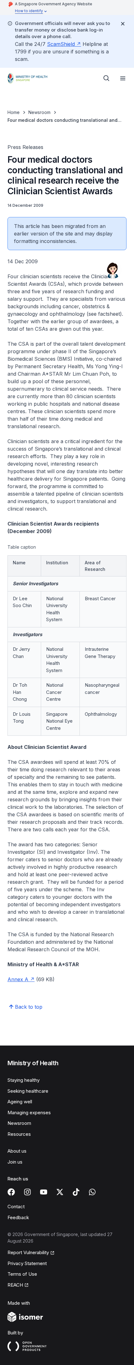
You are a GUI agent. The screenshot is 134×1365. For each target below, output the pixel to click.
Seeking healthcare (27, 1091)
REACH (15, 1285)
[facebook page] (11, 1192)
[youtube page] (43, 1192)
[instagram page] (27, 1192)
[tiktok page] (76, 1192)
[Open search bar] (106, 78)
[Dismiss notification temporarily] (122, 23)
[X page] (60, 1192)
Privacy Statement (27, 1263)
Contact (16, 1206)
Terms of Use (22, 1274)
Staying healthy (23, 1080)
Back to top (28, 1007)
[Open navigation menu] (122, 78)
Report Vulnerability (28, 1252)
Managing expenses (29, 1112)
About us (16, 1151)
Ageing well (19, 1102)
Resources (19, 1134)
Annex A (17, 979)
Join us (14, 1162)
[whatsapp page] (92, 1192)
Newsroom (39, 112)
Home (13, 112)
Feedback (18, 1217)
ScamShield (61, 44)
